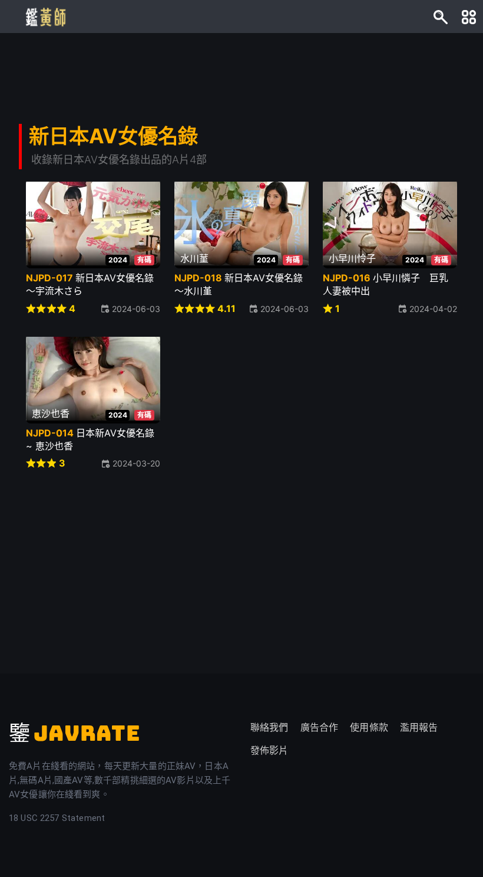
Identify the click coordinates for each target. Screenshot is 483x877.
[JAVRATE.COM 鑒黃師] (44, 16)
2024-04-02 (433, 309)
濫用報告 (419, 727)
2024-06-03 (136, 309)
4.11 (226, 308)
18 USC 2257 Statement (57, 818)
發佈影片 (269, 750)
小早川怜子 (352, 258)
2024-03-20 (136, 463)
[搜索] (441, 16)
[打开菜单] (469, 16)
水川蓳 (194, 258)
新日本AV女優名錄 (113, 136)
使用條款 (369, 727)
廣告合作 (319, 727)
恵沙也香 (51, 413)
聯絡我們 (269, 727)
